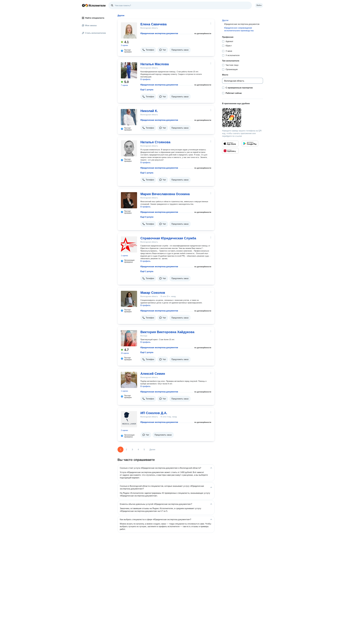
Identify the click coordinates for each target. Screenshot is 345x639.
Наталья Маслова (154, 64)
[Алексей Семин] (129, 380)
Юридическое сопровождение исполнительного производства (238, 29)
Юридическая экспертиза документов (159, 33)
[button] (148, 50)
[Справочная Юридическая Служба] (129, 244)
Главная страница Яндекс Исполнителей (94, 5)
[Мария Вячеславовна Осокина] (129, 200)
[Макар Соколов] (129, 299)
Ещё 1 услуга (146, 89)
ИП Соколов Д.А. (153, 413)
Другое (225, 20)
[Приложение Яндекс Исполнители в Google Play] (250, 143)
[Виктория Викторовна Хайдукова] (129, 338)
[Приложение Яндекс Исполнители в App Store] (230, 143)
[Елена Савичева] (129, 30)
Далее (152, 449)
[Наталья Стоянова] (129, 148)
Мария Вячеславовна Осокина (165, 194)
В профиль (145, 79)
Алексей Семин (152, 373)
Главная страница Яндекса (83, 5)
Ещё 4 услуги (146, 217)
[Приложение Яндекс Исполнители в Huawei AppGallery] (230, 151)
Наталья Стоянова (155, 142)
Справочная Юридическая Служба (168, 238)
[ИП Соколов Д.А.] (129, 419)
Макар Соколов (152, 292)
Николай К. (149, 111)
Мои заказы (91, 25)
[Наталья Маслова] (129, 70)
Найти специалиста (94, 18)
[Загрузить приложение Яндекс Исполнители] (242, 117)
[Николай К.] (129, 117)
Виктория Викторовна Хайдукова (167, 332)
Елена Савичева (153, 24)
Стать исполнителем (95, 33)
